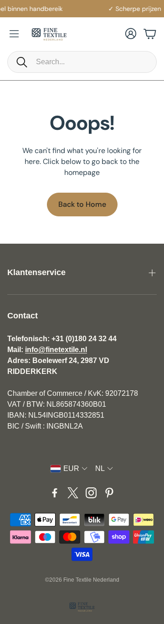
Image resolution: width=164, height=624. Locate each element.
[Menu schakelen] (14, 34)
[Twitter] (72, 492)
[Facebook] (54, 492)
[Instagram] (91, 492)
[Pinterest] (109, 492)
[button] (82, 61)
